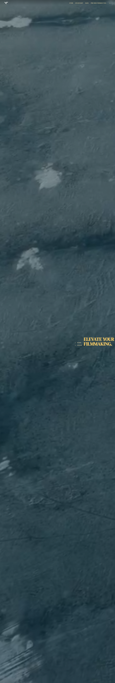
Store (71, 3)
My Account (79, 3)
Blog (86, 3)
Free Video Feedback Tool (98, 3)
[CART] (110, 3)
